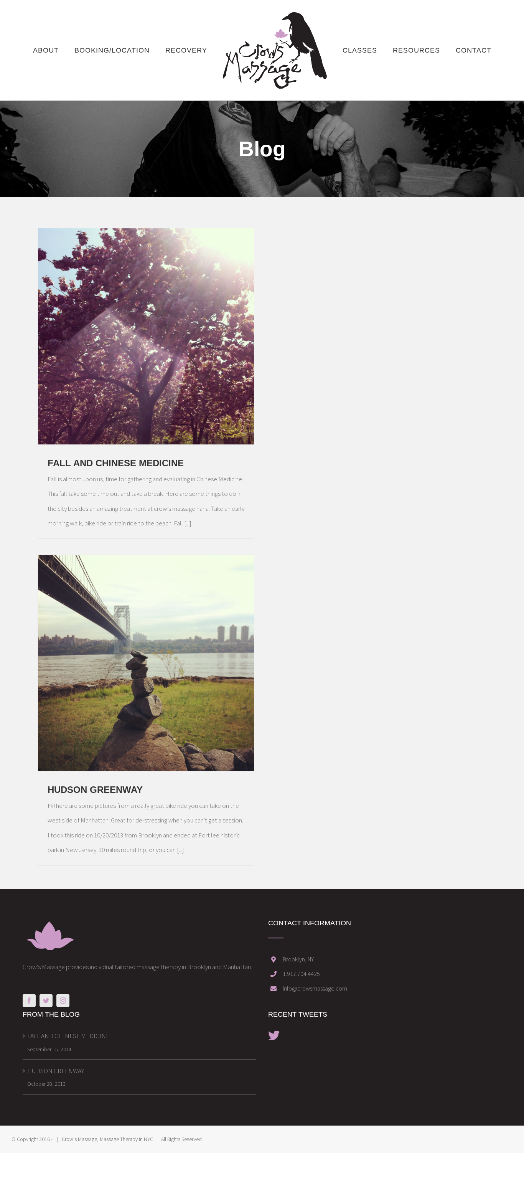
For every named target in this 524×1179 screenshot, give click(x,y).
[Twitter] (46, 1000)
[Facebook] (29, 1000)
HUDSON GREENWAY (95, 789)
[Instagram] (62, 1000)
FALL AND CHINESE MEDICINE (116, 463)
